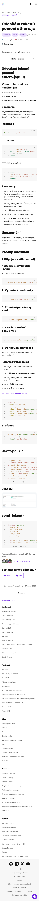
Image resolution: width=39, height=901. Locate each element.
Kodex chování (19, 876)
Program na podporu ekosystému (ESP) (17, 806)
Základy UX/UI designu (10, 752)
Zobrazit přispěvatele (21, 561)
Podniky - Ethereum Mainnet (13, 757)
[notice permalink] (1, 233)
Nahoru (21, 593)
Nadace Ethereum (8, 798)
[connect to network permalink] (1, 259)
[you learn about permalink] (1, 86)
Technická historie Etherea (11, 836)
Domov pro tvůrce (8, 723)
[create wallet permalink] (1, 290)
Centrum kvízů (7, 649)
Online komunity (7, 777)
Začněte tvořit (7, 736)
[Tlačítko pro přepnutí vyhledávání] (31, 4)
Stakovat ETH (6, 707)
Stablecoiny (6, 686)
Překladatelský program (10, 790)
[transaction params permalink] (1, 362)
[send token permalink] (1, 72)
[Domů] (3, 4)
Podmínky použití (19, 887)
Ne (20, 575)
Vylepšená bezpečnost (10, 831)
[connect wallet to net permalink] (1, 308)
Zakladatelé (6, 761)
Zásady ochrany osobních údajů (19, 884)
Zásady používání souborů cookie (19, 891)
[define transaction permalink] (1, 347)
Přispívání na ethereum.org (11, 786)
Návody (16, 13)
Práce (19, 880)
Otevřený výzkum (8, 840)
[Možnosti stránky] (15, 52)
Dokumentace (7, 732)
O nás (19, 869)
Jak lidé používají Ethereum (11, 653)
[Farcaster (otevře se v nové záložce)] (17, 864)
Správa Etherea (7, 848)
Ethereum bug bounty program (13, 794)
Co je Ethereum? (7, 616)
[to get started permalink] (1, 107)
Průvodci (5, 669)
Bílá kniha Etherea (8, 823)
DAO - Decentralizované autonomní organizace (19, 698)
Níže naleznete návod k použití (14, 394)
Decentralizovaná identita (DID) (13, 703)
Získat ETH (5, 678)
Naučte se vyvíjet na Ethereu (12, 740)
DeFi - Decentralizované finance (13, 694)
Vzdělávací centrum (9, 611)
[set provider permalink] (1, 267)
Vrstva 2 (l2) (6, 711)
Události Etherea (7, 782)
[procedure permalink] (1, 252)
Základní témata (7, 748)
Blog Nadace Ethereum (11, 802)
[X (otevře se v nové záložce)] (22, 864)
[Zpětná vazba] (34, 896)
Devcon (5, 811)
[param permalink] (1, 186)
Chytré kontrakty (8, 632)
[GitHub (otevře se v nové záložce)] (11, 864)
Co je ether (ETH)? (8, 620)
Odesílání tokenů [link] (9, 15)
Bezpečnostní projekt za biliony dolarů (15, 856)
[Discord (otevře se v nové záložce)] (28, 864)
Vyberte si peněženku (10, 674)
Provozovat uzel (8, 640)
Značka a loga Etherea (19, 873)
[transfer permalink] (1, 425)
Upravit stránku (24, 52)
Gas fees (5, 636)
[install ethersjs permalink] (1, 123)
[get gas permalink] (1, 329)
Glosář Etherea (7, 657)
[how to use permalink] (1, 451)
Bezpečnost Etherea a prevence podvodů (17, 644)
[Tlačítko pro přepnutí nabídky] (36, 4)
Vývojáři (6, 13)
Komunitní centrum (8, 773)
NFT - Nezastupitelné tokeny (12, 690)
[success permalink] (1, 489)
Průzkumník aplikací (9, 682)
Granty (4, 744)
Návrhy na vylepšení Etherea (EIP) (14, 844)
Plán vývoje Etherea (9, 827)
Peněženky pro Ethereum (11, 624)
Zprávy (4, 852)
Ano (9, 575)
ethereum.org (8, 600)
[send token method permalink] (1, 515)
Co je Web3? (6, 628)
